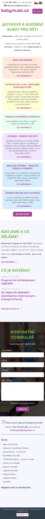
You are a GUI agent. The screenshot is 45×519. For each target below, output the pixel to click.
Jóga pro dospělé (10, 466)
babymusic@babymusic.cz (18, 5)
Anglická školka (9, 474)
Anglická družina (9, 478)
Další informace (22, 517)
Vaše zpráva (7, 380)
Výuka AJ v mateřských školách (16, 448)
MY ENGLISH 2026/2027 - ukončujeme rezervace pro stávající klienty (18, 296)
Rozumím (21, 515)
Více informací (8, 262)
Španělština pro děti (11, 455)
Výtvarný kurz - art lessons (14, 452)
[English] (40, 3)
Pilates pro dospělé (11, 463)
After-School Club (10, 444)
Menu (38, 11)
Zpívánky (6, 481)
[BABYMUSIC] (15, 11)
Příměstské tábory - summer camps (18, 459)
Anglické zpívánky (10, 470)
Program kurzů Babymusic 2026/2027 (18, 281)
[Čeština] (36, 3)
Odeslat (22, 409)
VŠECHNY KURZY (23, 214)
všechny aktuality (10, 309)
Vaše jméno (7, 350)
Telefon (5, 370)
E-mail (4, 360)
